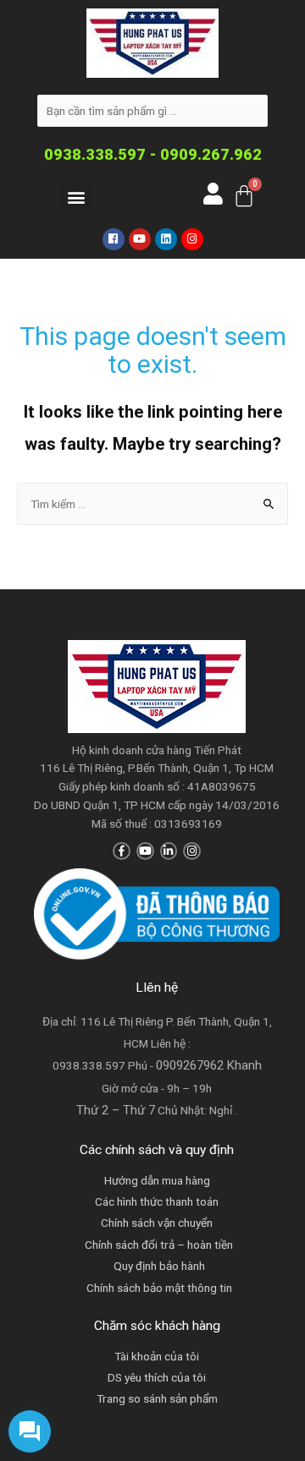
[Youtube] (140, 239)
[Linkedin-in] (169, 851)
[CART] (244, 195)
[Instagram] (192, 239)
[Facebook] (114, 239)
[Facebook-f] (121, 851)
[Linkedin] (166, 239)
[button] (77, 197)
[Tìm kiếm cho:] (152, 504)
